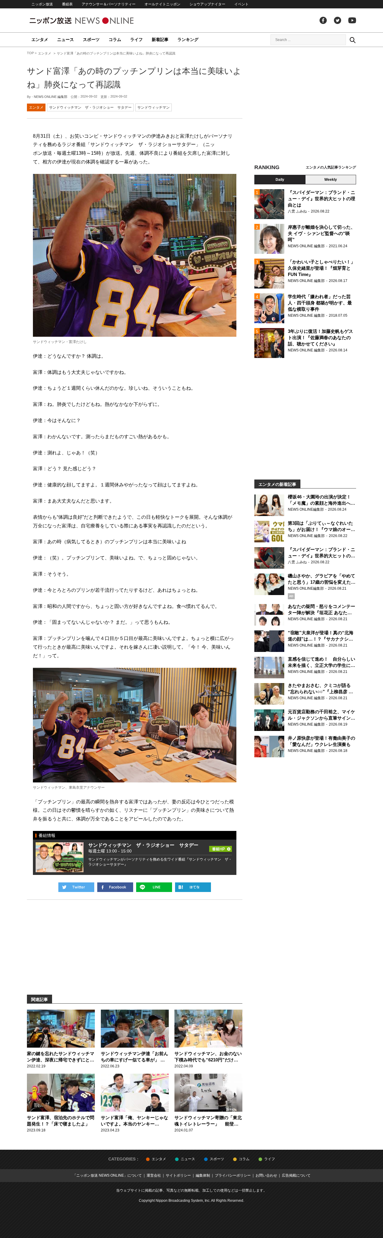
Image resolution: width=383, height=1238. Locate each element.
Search (352, 39)
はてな (193, 887)
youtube (352, 20)
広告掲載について (296, 1175)
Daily (280, 179)
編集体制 (203, 1175)
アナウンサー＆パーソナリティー (109, 4)
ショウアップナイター (207, 4)
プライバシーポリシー (233, 1175)
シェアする (115, 887)
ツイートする (76, 887)
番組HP (220, 847)
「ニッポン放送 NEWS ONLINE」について (107, 1175)
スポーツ (91, 39)
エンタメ (39, 39)
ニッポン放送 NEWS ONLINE (92, 20)
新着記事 (160, 39)
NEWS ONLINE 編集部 (50, 96)
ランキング (187, 39)
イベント (241, 4)
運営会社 (154, 1175)
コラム (115, 39)
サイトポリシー (178, 1175)
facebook (323, 20)
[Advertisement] (305, 106)
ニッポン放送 (42, 4)
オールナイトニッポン (162, 4)
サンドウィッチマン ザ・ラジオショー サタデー (90, 107)
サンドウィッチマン (153, 107)
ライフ (136, 39)
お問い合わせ (266, 1175)
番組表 (67, 4)
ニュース (65, 39)
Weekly (330, 179)
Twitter (337, 20)
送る (154, 887)
